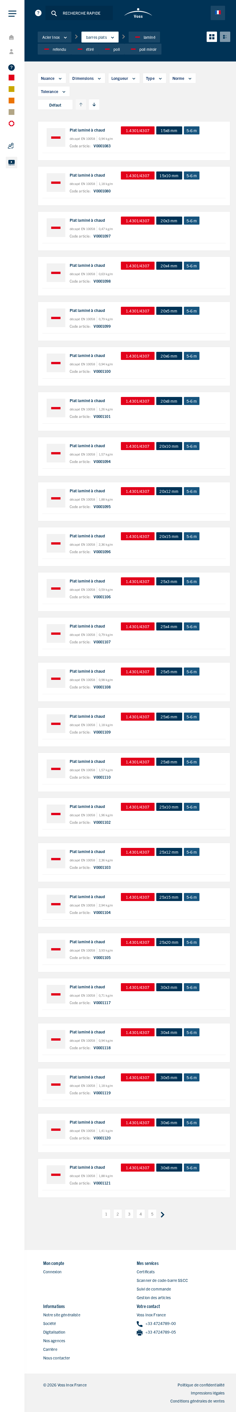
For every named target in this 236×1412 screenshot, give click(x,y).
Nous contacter (56, 1357)
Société (49, 1323)
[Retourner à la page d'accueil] (138, 13)
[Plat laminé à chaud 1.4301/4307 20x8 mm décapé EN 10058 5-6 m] (56, 408)
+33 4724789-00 (160, 1323)
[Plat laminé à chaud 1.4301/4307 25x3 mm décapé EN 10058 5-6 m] (56, 588)
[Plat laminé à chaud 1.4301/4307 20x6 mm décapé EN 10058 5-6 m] (56, 363)
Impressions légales (208, 1392)
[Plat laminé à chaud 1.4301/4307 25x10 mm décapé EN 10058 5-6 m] (56, 814)
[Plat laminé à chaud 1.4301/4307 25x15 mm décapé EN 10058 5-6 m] (56, 904)
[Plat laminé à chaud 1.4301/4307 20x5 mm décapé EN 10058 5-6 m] (56, 317)
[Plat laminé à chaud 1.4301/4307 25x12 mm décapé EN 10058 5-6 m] (56, 859)
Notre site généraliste (61, 1314)
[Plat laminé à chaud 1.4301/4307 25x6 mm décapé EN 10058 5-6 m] (56, 723)
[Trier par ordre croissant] (81, 104)
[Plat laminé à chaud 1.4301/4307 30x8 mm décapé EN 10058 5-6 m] (56, 1174)
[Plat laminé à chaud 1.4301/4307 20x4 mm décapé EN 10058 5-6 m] (56, 272)
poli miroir (148, 49)
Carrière (50, 1349)
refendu (59, 49)
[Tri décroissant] (94, 104)
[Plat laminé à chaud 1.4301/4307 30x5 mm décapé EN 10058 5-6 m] (56, 1084)
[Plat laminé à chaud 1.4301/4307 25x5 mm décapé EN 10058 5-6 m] (56, 678)
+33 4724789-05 (160, 1331)
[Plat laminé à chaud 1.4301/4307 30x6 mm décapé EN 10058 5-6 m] (56, 1129)
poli (116, 49)
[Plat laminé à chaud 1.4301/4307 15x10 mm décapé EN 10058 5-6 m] (56, 182)
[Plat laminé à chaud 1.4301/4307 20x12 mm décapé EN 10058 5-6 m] (56, 498)
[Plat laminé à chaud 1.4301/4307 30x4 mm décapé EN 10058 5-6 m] (56, 1039)
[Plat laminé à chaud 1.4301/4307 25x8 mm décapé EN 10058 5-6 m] (56, 768)
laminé (149, 37)
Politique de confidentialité (201, 1384)
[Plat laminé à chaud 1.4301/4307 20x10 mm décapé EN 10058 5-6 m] (56, 453)
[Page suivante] (162, 1213)
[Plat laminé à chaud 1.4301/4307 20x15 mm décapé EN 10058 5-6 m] (56, 543)
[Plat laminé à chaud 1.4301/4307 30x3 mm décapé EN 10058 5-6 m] (56, 994)
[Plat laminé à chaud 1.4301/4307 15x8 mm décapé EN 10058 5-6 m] (56, 137)
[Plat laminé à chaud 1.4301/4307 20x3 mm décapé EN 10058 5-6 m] (56, 227)
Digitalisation (54, 1331)
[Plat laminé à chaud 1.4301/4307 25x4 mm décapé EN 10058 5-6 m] (56, 633)
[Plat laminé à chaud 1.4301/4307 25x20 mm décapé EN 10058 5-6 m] (56, 949)
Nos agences (54, 1340)
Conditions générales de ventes (197, 1400)
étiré (90, 49)
